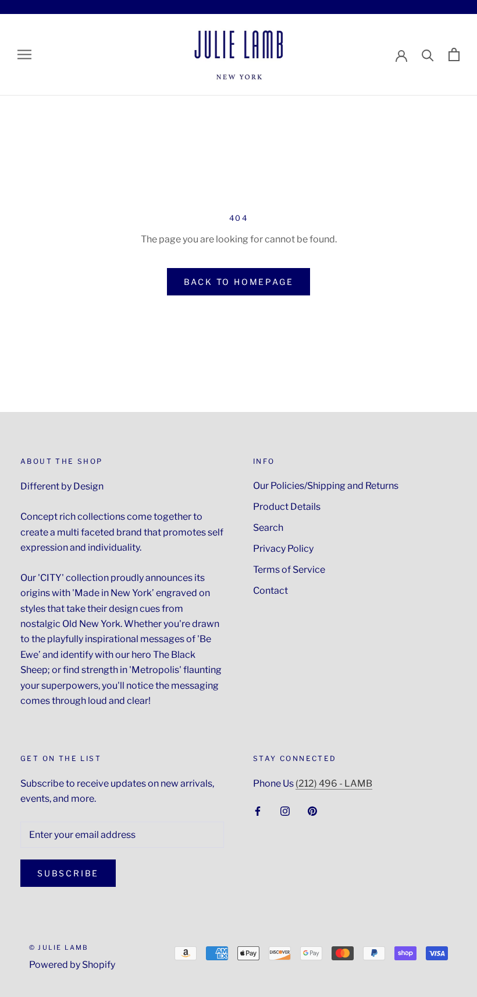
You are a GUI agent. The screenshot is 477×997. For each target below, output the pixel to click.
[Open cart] (454, 54)
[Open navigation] (24, 54)
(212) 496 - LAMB (334, 783)
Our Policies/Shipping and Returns (325, 485)
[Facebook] (257, 810)
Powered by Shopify (72, 964)
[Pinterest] (312, 810)
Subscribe (68, 873)
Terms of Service (289, 569)
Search (268, 527)
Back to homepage (239, 282)
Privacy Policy (283, 548)
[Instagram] (285, 810)
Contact (270, 590)
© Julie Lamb (58, 947)
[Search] (428, 54)
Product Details (287, 506)
